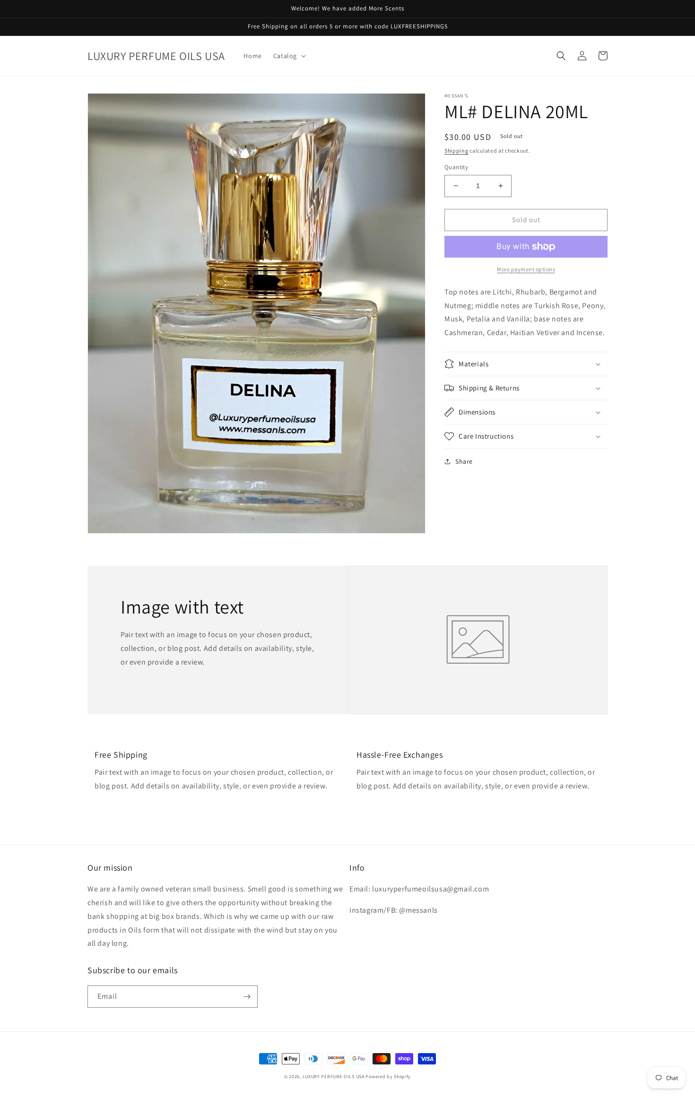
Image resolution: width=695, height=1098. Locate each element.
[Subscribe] (246, 997)
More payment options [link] (526, 269)
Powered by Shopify (388, 1076)
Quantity (456, 167)
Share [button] (464, 461)
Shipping (456, 150)
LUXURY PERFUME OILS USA (334, 1076)
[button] (289, 56)
